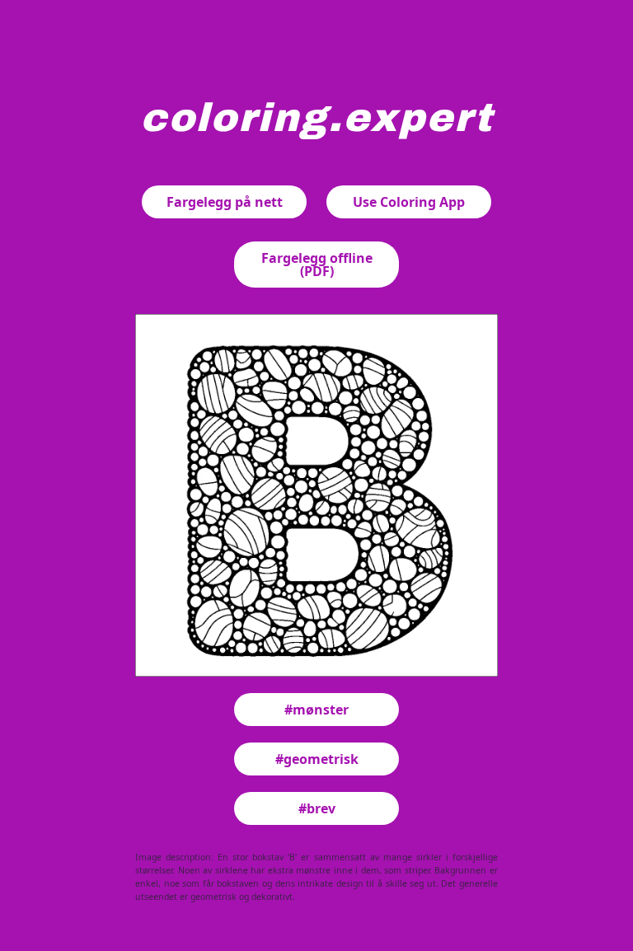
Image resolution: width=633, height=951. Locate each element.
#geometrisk (317, 759)
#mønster (316, 709)
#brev (316, 808)
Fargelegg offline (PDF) (317, 264)
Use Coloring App (409, 202)
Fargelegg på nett (224, 202)
